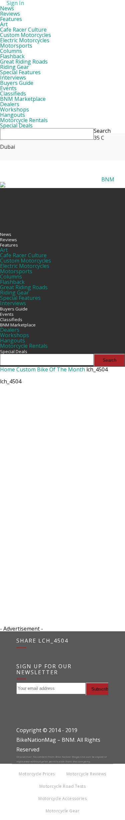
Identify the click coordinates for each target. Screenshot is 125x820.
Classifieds (13, 93)
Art (4, 24)
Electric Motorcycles (24, 40)
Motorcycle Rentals (24, 120)
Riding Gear (14, 67)
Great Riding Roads (24, 61)
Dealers (9, 104)
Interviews (13, 77)
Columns (11, 51)
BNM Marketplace (23, 98)
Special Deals (16, 125)
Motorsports (16, 45)
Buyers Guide (16, 83)
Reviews (10, 13)
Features (11, 19)
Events (8, 88)
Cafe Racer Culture (23, 29)
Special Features (20, 72)
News (7, 8)
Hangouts (12, 114)
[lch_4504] (62, 572)
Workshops (14, 109)
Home (7, 369)
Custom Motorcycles (25, 35)
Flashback (12, 56)
